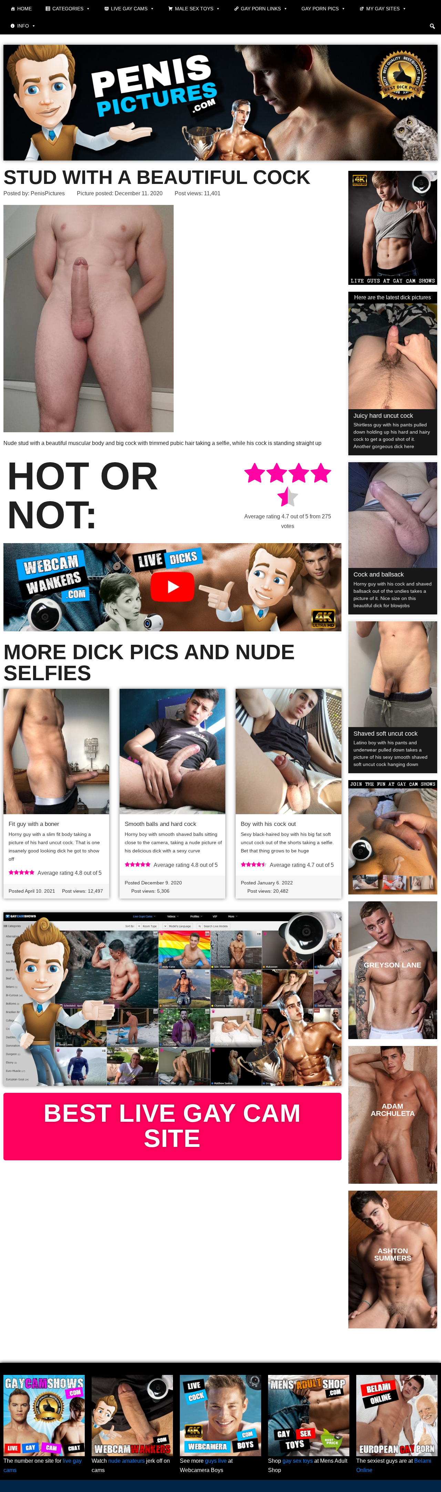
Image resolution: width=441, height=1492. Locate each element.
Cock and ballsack (378, 574)
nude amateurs (126, 1461)
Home (24, 8)
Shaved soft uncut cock (385, 733)
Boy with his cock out (268, 824)
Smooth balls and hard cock (160, 824)
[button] (432, 26)
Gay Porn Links (261, 8)
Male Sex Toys (194, 8)
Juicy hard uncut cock (383, 415)
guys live (216, 1461)
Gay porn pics (320, 8)
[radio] (254, 474)
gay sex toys (298, 1461)
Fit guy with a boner (34, 824)
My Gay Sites (383, 8)
